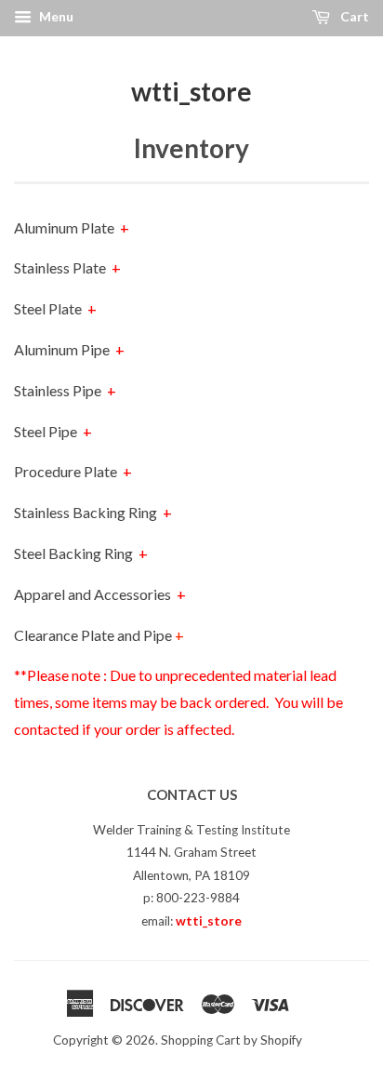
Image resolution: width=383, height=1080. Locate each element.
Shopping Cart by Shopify (231, 1040)
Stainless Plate (67, 267)
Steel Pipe (53, 431)
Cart (353, 16)
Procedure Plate (73, 471)
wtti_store (191, 91)
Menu (54, 16)
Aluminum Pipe (69, 349)
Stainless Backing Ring (93, 512)
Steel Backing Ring (81, 553)
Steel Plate (55, 308)
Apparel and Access (100, 594)
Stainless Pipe (65, 390)
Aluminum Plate (71, 227)
